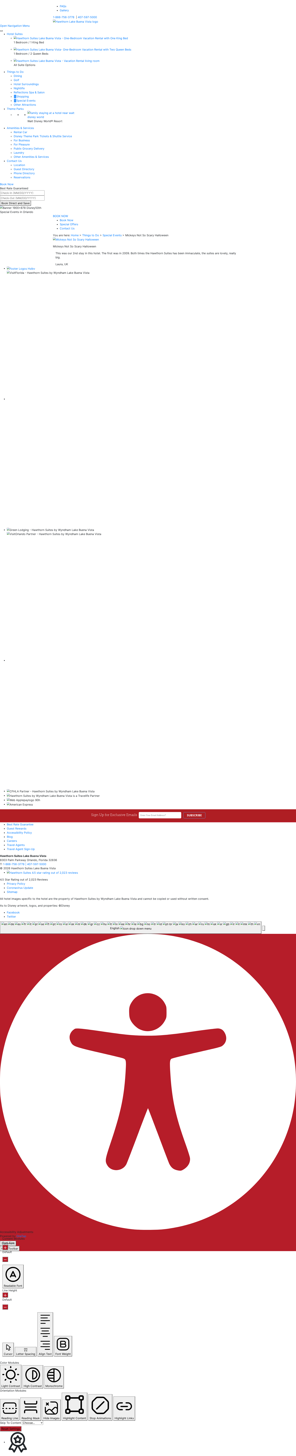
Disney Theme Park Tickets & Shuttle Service (43, 136)
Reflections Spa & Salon (29, 92)
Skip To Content (10, 1422)
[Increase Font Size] (5, 1247)
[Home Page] (75, 21)
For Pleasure (22, 144)
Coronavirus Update (20, 887)
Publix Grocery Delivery (29, 148)
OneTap (21, 1236)
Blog (10, 836)
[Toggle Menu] (1, 30)
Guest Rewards (16, 828)
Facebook (13, 912)
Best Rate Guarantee (20, 824)
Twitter (11, 916)
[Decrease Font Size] (5, 1259)
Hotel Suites (15, 34)
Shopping (22, 96)
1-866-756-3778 (63, 17)
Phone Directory (24, 173)
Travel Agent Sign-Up (21, 849)
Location (19, 165)
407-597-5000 (87, 17)
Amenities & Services (20, 128)
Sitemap (12, 892)
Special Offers (69, 224)
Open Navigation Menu (15, 25)
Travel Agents (16, 845)
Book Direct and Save (15, 203)
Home (75, 235)
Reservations (22, 177)
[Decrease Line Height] (5, 1307)
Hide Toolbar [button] (9, 1248)
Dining (18, 76)
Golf (16, 80)
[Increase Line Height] (5, 1295)
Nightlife (19, 88)
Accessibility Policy (19, 832)
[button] (263, 928)
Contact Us (14, 161)
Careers (12, 841)
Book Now (66, 220)
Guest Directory (24, 169)
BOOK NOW (60, 216)
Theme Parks (15, 108)
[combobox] (130, 927)
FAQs (63, 6)
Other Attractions (25, 104)
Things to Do (15, 71)
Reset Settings (10, 1428)
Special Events (25, 100)
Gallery (64, 10)
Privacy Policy (16, 883)
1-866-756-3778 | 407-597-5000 (24, 864)
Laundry (19, 152)
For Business (22, 140)
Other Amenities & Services (31, 156)
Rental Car (20, 132)
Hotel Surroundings (26, 84)
